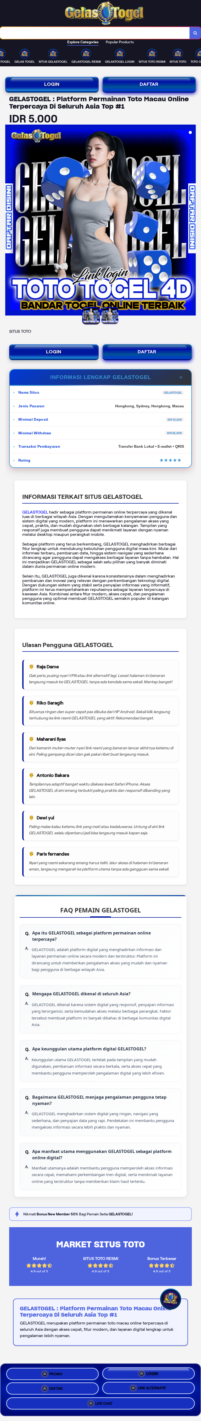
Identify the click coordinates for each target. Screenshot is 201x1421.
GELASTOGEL (35, 512)
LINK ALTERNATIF (152, 1388)
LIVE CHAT (104, 1405)
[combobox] (95, 33)
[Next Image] (191, 221)
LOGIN (52, 84)
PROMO (56, 1372)
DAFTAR (149, 84)
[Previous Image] (9, 221)
